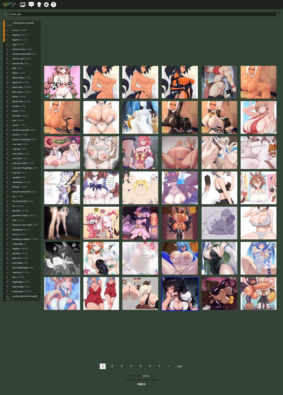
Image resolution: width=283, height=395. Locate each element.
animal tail (17, 63)
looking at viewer (21, 239)
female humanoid (21, 191)
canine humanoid (21, 139)
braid (15, 111)
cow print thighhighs (22, 168)
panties (16, 253)
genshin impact (20, 215)
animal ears (18, 49)
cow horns (17, 153)
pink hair (16, 258)
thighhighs (17, 282)
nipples (16, 248)
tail (13, 277)
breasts (16, 115)
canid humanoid (20, 130)
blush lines (17, 101)
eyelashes (17, 182)
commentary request (23, 22)
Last (179, 366)
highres (16, 35)
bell (14, 68)
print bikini (17, 263)
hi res (15, 30)
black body (18, 77)
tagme (15, 39)
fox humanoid (19, 201)
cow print (17, 158)
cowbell (16, 177)
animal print (18, 58)
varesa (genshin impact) (25, 296)
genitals (16, 210)
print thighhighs (20, 267)
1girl (14, 44)
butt (14, 120)
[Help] (53, 6)
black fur (16, 82)
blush (15, 96)
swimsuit (16, 272)
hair (14, 220)
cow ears (17, 144)
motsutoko (17, 244)
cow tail (16, 172)
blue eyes (17, 92)
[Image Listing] (22, 6)
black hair (17, 87)
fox (14, 196)
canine (15, 134)
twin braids (18, 286)
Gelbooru (146, 376)
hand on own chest (22, 225)
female (15, 187)
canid (15, 125)
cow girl (16, 149)
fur (13, 206)
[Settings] (46, 6)
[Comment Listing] (31, 6)
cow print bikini (20, 163)
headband (17, 229)
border (15, 106)
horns (15, 234)
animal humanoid (21, 54)
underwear (18, 291)
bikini (15, 73)
